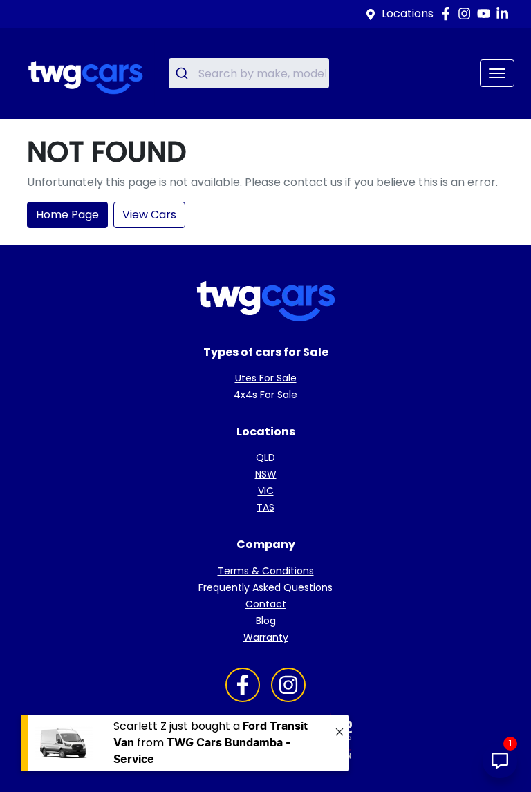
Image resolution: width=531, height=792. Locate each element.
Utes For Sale (266, 378)
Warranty (265, 637)
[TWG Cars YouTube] (486, 13)
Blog (266, 621)
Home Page (67, 215)
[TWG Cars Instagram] (467, 13)
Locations (408, 13)
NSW (266, 474)
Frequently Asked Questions (265, 587)
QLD (265, 457)
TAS (265, 507)
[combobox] (249, 73)
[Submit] (183, 73)
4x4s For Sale (265, 395)
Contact (265, 604)
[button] (497, 73)
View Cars (149, 215)
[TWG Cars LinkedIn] (505, 13)
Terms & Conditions (266, 571)
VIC (266, 491)
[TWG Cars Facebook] (448, 13)
